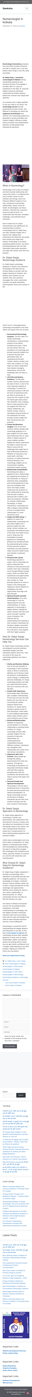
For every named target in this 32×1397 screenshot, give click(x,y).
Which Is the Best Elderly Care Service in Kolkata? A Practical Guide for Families (16, 1189)
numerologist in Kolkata (15, 933)
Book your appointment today (14, 955)
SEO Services (8, 1383)
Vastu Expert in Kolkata (13, 985)
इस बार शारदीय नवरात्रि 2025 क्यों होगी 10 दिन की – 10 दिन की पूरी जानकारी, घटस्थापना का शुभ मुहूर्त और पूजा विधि (16, 1169)
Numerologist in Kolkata (11, 969)
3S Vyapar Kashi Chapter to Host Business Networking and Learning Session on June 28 (15, 1134)
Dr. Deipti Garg (10, 961)
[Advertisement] (16, 46)
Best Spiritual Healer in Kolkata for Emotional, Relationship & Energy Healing (15, 1258)
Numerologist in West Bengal (13, 974)
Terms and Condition (21, 1389)
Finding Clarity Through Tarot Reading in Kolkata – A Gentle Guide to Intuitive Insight (16, 1196)
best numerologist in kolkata (15, 964)
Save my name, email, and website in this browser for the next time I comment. (15, 1038)
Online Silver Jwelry (10, 1370)
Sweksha (8, 8)
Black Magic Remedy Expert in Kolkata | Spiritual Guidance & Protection (13, 1294)
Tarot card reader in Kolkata (15, 983)
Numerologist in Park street (12, 972)
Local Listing (20, 961)
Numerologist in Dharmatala (13, 966)
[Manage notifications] (27, 1393)
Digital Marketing (9, 1366)
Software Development (11, 1380)
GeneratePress (16, 1394)
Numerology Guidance (11, 977)
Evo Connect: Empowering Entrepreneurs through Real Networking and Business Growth (15, 1223)
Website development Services (14, 1351)
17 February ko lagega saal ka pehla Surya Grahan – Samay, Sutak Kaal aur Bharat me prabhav (15, 1142)
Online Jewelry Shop (10, 1353)
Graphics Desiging (10, 1368)
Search (5, 1092)
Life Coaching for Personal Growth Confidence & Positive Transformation (15, 1265)
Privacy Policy (8, 1389)
